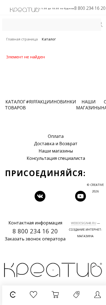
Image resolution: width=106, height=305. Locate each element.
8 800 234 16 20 (89, 8)
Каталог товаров (15, 105)
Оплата (56, 136)
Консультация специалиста (56, 158)
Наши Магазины (88, 105)
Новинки (65, 102)
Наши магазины (56, 151)
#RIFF (32, 102)
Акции (46, 102)
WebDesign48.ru (83, 223)
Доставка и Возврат (55, 144)
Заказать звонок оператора (35, 239)
